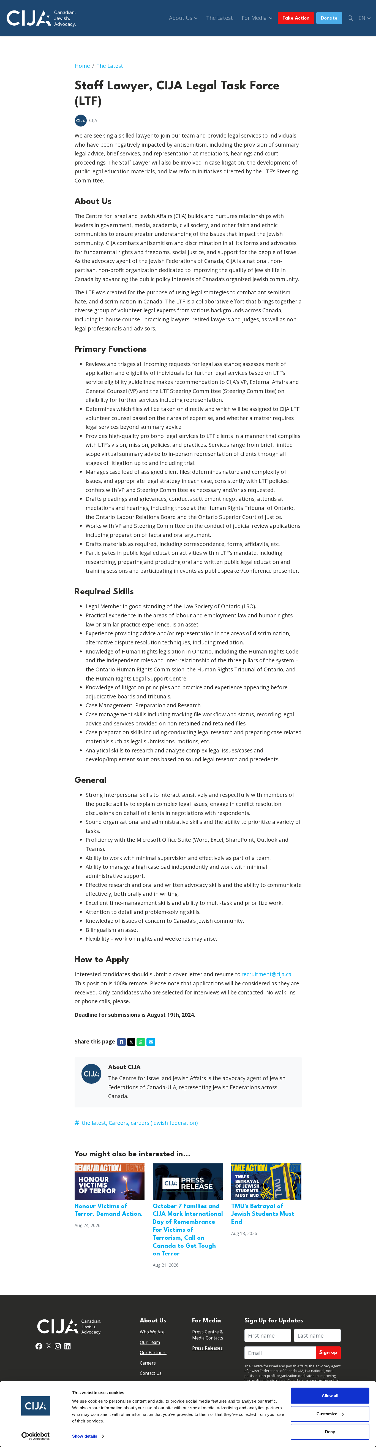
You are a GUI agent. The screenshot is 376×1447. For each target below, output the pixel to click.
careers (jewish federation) (164, 1122)
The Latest (219, 17)
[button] (350, 18)
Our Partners (153, 1352)
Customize (327, 1413)
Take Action (295, 18)
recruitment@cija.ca (266, 974)
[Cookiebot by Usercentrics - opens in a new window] (36, 1436)
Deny (330, 1431)
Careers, (119, 1122)
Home (82, 65)
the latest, (94, 1122)
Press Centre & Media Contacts (207, 1335)
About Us (181, 17)
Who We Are (152, 1332)
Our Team (150, 1342)
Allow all (330, 1395)
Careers (148, 1363)
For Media (255, 17)
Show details (84, 1436)
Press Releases (207, 1348)
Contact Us (151, 1373)
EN (362, 17)
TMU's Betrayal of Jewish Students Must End (262, 1214)
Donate (329, 18)
